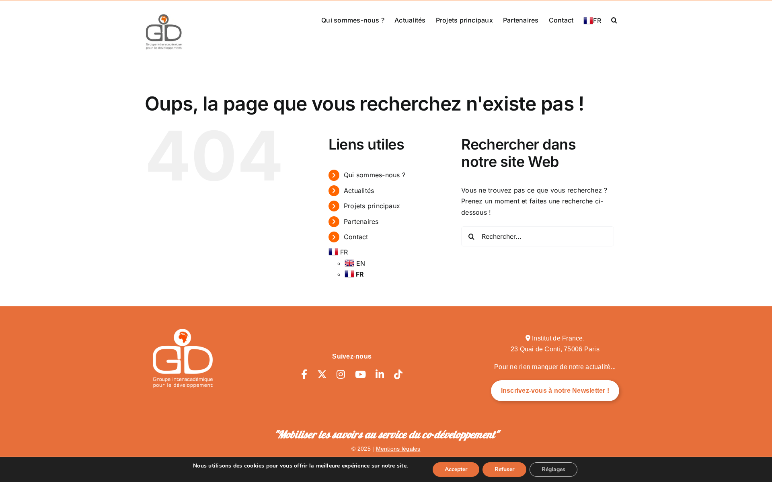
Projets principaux (372, 206)
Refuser (504, 469)
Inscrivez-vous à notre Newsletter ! (555, 390)
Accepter (456, 469)
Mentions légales (398, 448)
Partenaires (361, 221)
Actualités (359, 191)
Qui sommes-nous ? (374, 175)
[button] (614, 19)
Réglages (553, 469)
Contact (356, 237)
